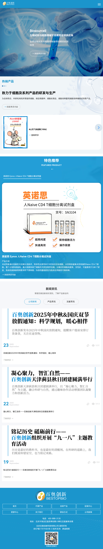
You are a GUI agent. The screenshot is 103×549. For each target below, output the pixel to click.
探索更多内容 (11, 107)
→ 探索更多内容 (39, 53)
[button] (98, 127)
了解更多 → (8, 360)
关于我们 (39, 512)
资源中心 (14, 512)
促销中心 (88, 506)
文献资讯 (71, 301)
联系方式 (64, 512)
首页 (14, 506)
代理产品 (39, 506)
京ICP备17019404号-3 (42, 529)
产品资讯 (51, 301)
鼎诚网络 (66, 529)
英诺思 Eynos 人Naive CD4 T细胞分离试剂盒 (22, 176)
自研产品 (64, 506)
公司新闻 (32, 301)
